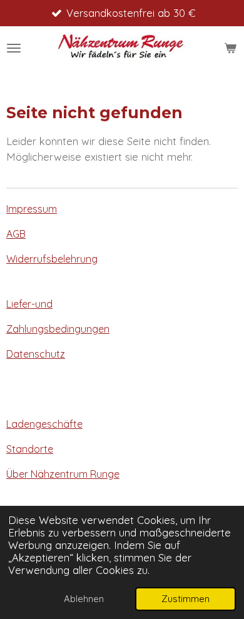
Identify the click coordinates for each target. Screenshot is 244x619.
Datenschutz (35, 354)
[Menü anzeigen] (14, 48)
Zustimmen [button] (185, 599)
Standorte (29, 449)
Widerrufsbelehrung (52, 259)
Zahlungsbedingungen (57, 329)
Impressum (31, 209)
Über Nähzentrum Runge (62, 474)
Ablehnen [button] (84, 599)
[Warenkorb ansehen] (230, 48)
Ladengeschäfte (44, 424)
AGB (16, 234)
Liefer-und (29, 304)
